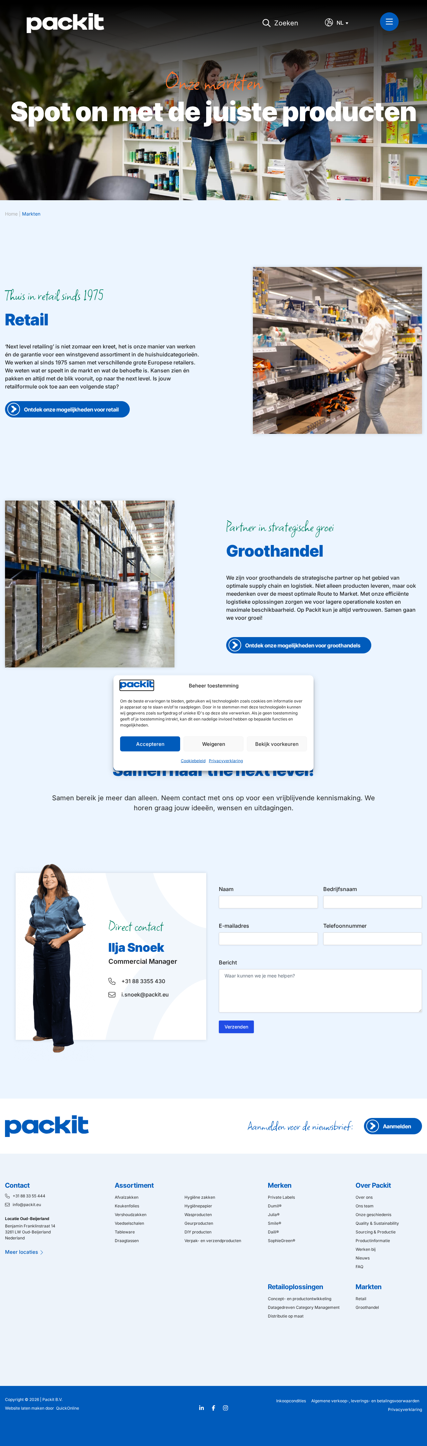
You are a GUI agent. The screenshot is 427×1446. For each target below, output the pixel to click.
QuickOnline (67, 1408)
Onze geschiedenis (373, 1214)
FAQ (359, 1266)
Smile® (274, 1223)
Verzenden (236, 1027)
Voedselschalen (129, 1223)
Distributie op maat (286, 1316)
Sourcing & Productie (376, 1231)
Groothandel (367, 1307)
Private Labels (281, 1197)
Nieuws (363, 1257)
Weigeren (213, 744)
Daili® (273, 1231)
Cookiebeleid (193, 760)
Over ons (364, 1197)
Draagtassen (127, 1240)
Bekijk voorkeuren (277, 744)
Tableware (125, 1231)
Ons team (365, 1205)
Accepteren (150, 744)
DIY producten (197, 1231)
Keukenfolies (127, 1205)
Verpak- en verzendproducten (212, 1240)
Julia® (274, 1214)
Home (11, 214)
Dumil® (275, 1205)
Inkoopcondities (291, 1400)
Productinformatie (373, 1240)
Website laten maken (24, 1408)
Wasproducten (198, 1214)
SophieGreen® (281, 1240)
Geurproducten (198, 1223)
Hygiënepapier (198, 1205)
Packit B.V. (52, 1399)
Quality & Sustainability (377, 1223)
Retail (361, 1298)
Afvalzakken (126, 1197)
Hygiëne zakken (199, 1197)
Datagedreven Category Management (304, 1307)
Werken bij (366, 1249)
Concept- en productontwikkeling (299, 1298)
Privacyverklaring (226, 760)
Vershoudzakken (130, 1214)
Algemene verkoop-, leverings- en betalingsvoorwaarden (365, 1400)
